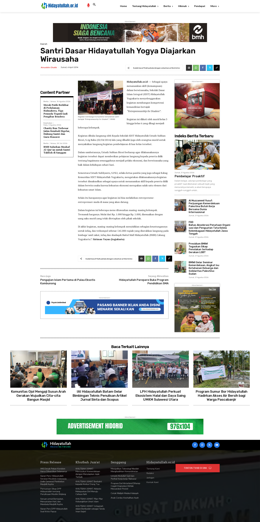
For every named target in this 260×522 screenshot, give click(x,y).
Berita (45, 101)
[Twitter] (210, 68)
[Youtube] (217, 445)
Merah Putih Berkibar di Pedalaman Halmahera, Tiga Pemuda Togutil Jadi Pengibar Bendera (56, 110)
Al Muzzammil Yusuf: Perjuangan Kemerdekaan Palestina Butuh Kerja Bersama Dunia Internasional (204, 206)
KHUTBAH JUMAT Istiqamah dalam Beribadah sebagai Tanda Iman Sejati (90, 509)
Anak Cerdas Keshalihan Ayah (125, 497)
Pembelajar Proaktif (190, 176)
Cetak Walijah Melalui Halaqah (125, 493)
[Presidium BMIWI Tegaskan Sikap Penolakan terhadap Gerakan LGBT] (180, 248)
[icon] (88, 5)
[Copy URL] (217, 68)
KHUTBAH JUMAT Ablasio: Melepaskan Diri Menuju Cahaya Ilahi (88, 491)
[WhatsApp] (196, 68)
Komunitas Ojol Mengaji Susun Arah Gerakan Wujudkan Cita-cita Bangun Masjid (38, 396)
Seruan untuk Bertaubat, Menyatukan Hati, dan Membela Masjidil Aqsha (51, 501)
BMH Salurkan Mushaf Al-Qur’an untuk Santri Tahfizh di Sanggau (56, 149)
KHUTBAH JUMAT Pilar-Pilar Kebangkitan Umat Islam (89, 500)
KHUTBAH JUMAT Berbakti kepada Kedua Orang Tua (89, 482)
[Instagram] (202, 445)
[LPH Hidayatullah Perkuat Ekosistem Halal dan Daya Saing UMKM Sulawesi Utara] (160, 369)
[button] (94, 4)
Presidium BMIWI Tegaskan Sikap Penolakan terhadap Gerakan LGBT (201, 248)
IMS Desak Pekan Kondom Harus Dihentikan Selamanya (53, 470)
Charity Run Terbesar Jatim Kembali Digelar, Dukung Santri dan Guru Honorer (56, 132)
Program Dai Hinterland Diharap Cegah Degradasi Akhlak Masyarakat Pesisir (125, 486)
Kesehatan (47, 123)
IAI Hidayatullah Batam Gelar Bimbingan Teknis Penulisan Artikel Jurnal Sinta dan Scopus (100, 396)
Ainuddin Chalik (49, 67)
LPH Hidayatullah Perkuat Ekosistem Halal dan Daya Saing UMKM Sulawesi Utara (160, 396)
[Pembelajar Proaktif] (197, 155)
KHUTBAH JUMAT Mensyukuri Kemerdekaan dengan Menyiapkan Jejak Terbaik (88, 472)
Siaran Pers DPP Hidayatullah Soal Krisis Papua (54, 510)
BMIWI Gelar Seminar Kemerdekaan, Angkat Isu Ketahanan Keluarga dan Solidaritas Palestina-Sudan (204, 268)
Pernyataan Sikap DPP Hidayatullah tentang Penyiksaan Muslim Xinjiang (53, 491)
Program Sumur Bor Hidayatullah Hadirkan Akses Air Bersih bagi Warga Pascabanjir (221, 396)
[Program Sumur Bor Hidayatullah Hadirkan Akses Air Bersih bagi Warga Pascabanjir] (221, 369)
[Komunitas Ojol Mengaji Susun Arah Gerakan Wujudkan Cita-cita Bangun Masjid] (38, 369)
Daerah (43, 44)
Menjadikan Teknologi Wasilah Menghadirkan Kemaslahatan (125, 470)
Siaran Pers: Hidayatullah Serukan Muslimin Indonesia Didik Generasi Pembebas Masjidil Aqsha (53, 480)
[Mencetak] (189, 68)
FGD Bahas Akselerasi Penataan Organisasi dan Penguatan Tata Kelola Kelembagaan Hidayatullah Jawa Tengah (209, 228)
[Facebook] (203, 68)
